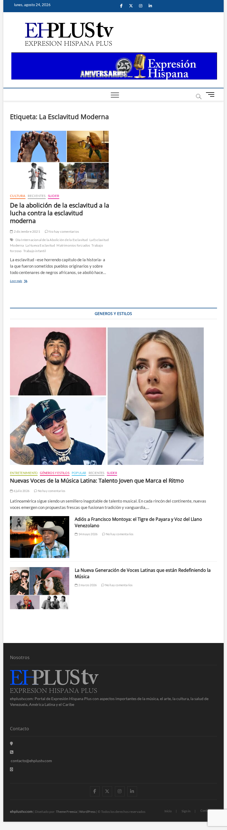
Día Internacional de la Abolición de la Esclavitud (52, 240)
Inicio (168, 811)
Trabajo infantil (34, 251)
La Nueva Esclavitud (40, 245)
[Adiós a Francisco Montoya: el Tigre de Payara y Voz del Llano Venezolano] (39, 537)
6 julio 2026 (21, 491)
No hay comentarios (63, 231)
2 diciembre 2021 (26, 231)
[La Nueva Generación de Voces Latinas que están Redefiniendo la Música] (39, 588)
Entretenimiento (24, 473)
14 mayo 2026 (87, 534)
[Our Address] (11, 743)
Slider (53, 196)
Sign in (186, 811)
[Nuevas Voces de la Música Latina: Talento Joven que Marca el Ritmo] (113, 396)
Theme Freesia (66, 811)
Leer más (23, 281)
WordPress (87, 811)
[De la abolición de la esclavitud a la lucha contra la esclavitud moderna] (59, 160)
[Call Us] (11, 752)
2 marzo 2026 (87, 585)
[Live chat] (11, 769)
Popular (79, 473)
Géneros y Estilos (54, 473)
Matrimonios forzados (73, 245)
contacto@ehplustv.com (31, 760)
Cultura (17, 196)
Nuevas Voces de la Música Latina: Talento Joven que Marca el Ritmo (97, 480)
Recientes (37, 196)
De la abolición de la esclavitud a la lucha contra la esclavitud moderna (59, 213)
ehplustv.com (21, 811)
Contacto (206, 810)
